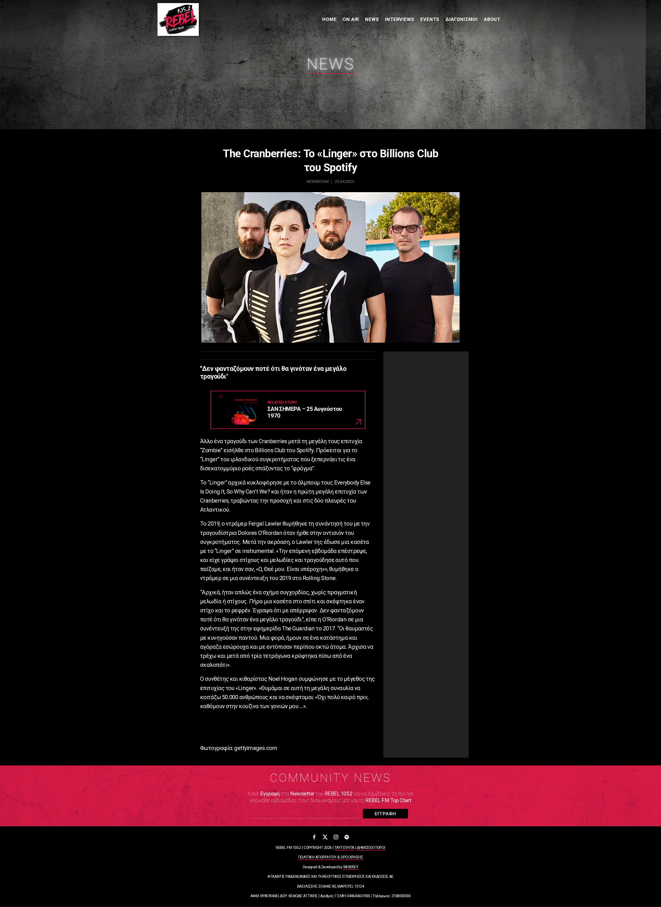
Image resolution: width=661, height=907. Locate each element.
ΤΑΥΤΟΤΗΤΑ (344, 847)
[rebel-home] (178, 19)
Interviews (399, 19)
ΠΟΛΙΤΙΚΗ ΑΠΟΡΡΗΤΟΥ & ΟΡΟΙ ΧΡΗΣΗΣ (330, 857)
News (372, 19)
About (492, 19)
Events (429, 19)
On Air (351, 19)
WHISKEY (350, 867)
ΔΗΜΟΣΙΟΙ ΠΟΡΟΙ (371, 847)
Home (329, 19)
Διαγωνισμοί (462, 19)
